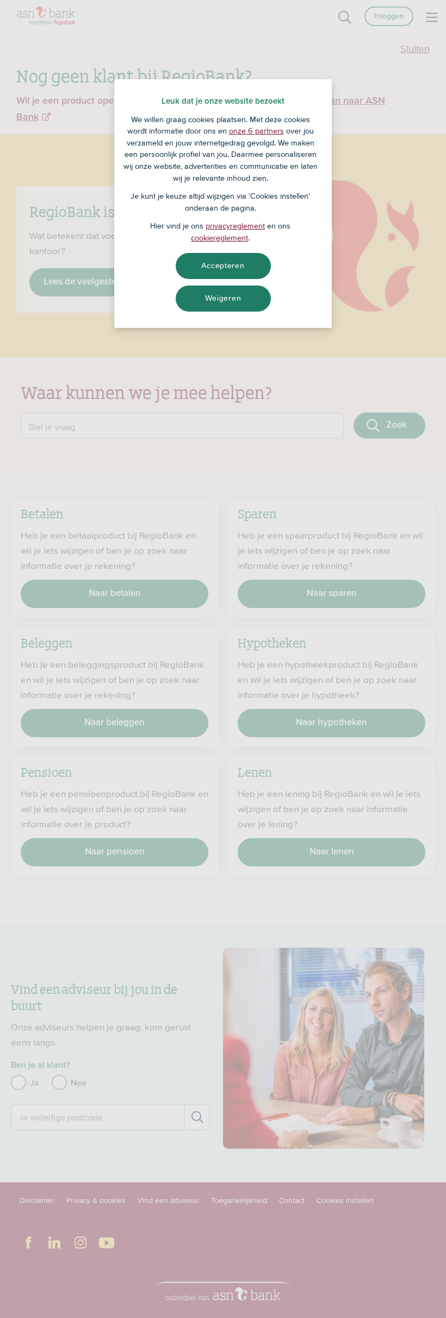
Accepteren (222, 265)
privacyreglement (235, 225)
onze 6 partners (256, 130)
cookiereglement (219, 237)
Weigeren (223, 298)
